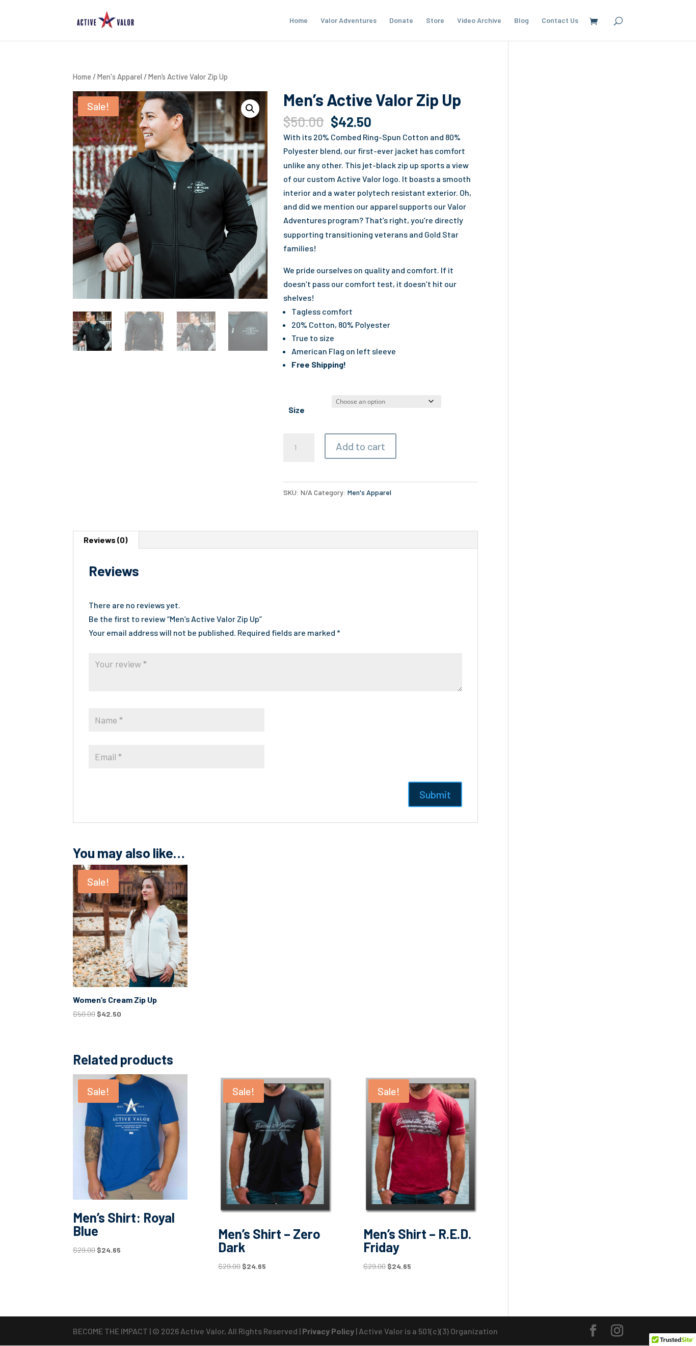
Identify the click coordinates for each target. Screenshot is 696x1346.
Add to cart (360, 446)
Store (435, 20)
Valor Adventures (348, 20)
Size (296, 410)
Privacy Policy (329, 1331)
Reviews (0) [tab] (105, 540)
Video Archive (479, 20)
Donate (401, 20)
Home (298, 20)
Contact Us (560, 20)
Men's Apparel (119, 76)
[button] (250, 108)
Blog (521, 20)
